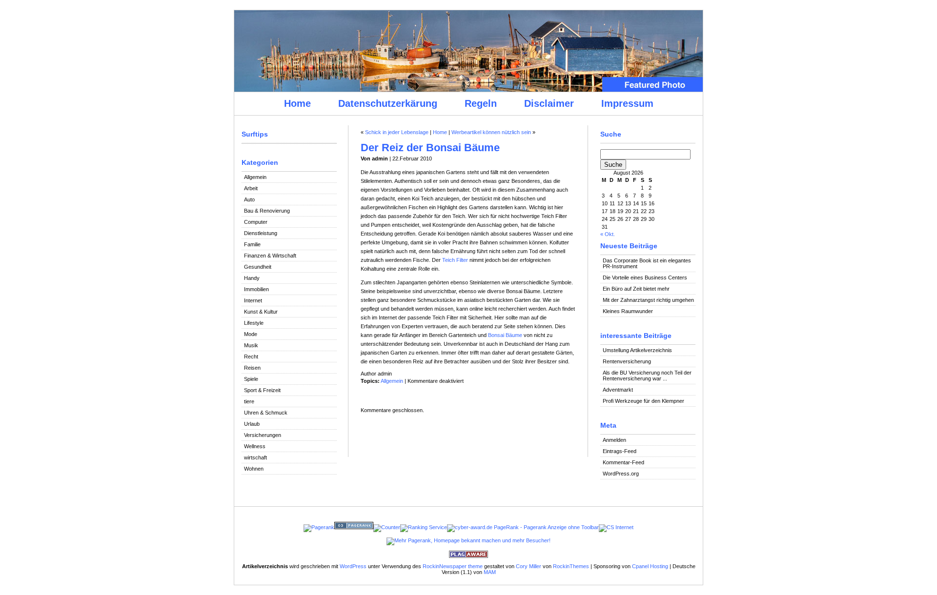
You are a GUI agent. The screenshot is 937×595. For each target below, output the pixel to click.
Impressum (627, 103)
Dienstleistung (260, 233)
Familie (252, 244)
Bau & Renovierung (267, 211)
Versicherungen (262, 435)
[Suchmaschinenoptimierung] (353, 527)
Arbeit (251, 188)
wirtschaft (255, 457)
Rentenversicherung (627, 361)
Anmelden (614, 440)
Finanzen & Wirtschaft (270, 255)
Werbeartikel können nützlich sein (491, 132)
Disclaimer (549, 103)
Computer (255, 222)
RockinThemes (571, 566)
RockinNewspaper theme (453, 566)
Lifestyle (254, 323)
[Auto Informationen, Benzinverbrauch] (423, 527)
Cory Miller (528, 566)
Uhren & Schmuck (265, 413)
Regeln (481, 103)
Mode (250, 334)
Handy (252, 278)
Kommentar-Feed (623, 462)
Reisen (252, 368)
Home (297, 103)
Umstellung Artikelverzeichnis (637, 350)
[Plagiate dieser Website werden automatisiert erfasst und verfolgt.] (468, 556)
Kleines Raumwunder (628, 311)
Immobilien (256, 289)
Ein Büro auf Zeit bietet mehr (636, 289)
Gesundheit (257, 267)
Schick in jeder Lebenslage (396, 132)
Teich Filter (455, 260)
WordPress (353, 566)
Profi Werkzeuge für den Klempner (643, 401)
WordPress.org (621, 473)
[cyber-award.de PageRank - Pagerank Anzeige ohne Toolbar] (523, 527)
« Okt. (607, 234)
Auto (249, 199)
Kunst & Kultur (261, 312)
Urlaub (252, 424)
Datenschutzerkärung (387, 103)
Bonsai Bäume (505, 335)
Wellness (254, 446)
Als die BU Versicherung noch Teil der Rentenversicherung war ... (647, 375)
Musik (251, 345)
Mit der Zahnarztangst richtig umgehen (648, 300)
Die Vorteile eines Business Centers (645, 277)
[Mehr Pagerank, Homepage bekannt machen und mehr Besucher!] (468, 540)
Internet (253, 300)
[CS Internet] (616, 527)
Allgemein (255, 177)
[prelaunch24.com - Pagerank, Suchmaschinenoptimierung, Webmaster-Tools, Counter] (319, 527)
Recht (251, 356)
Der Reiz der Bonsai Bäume (430, 147)
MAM (490, 572)
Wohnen (254, 469)
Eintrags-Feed (619, 451)
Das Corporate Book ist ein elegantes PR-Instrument (647, 263)
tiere (249, 401)
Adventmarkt (618, 390)
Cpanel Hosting (650, 566)
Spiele (251, 379)
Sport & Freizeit (262, 390)
